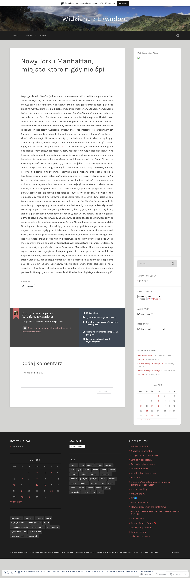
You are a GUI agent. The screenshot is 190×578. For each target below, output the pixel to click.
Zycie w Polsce (35, 532)
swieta (81, 488)
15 (152, 406)
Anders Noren (151, 552)
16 (158, 406)
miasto (74, 474)
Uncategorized (38, 527)
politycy (83, 479)
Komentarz (103, 391)
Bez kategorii (16, 518)
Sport (46, 523)
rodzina (94, 483)
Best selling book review (143, 464)
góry (79, 470)
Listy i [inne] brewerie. (141, 527)
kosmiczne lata (139, 532)
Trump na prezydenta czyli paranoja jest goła (103, 333)
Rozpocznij (123, 3)
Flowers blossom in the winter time (148, 507)
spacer (110, 483)
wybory (107, 488)
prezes (73, 483)
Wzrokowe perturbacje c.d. (151, 364)
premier (112, 479)
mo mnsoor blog (139, 489)
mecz (103, 470)
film (72, 470)
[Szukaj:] (157, 263)
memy (112, 470)
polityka (93, 479)
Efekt (141, 359)
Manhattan (102, 322)
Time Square (92, 325)
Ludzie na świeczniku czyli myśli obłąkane (98, 340)
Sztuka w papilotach (141, 460)
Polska (102, 479)
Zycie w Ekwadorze (18, 532)
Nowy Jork (113, 322)
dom (82, 465)
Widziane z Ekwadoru (95, 19)
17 (165, 406)
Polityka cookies (15, 573)
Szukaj (178, 35)
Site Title (135, 477)
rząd (102, 483)
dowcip (90, 465)
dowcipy (39, 518)
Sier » (147, 419)
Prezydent (84, 483)
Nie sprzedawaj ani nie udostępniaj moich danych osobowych (97, 552)
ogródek (94, 474)
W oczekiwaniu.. (146, 355)
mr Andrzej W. (138, 493)
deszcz (74, 465)
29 (152, 416)
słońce (90, 488)
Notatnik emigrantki (141, 451)
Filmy (48, 518)
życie (100, 492)
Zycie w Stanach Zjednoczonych (101, 317)
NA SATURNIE (137, 518)
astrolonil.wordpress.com (143, 473)
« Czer (140, 419)
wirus (98, 488)
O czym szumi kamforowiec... (145, 455)
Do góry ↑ (176, 552)
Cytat (141, 374)
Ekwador (108, 465)
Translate (157, 299)
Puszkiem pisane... (140, 446)
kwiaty (87, 470)
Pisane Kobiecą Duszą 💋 (143, 523)
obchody (83, 474)
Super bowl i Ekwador (19, 527)
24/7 (63, 146)
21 (147, 411)
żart (93, 492)
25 (170, 411)
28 (147, 416)
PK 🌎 (134, 498)
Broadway (91, 322)
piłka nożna (105, 474)
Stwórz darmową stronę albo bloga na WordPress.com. (38, 552)
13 (141, 406)
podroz (74, 479)
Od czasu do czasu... (141, 536)
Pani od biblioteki (140, 468)
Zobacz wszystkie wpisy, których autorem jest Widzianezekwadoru (46, 330)
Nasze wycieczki (34, 523)
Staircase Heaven (140, 502)
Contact (43, 36)
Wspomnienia (52, 527)
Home (16, 36)
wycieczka (75, 492)
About (29, 36)
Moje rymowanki (17, 523)
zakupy (85, 492)
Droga (99, 465)
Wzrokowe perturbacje (149, 370)
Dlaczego (29, 518)
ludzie (95, 470)
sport (73, 488)
